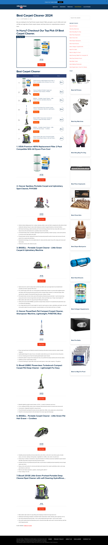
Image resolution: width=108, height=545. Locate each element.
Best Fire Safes (73, 49)
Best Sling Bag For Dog (75, 31)
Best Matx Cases (74, 61)
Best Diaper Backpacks (75, 40)
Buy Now (41, 64)
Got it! (60, 2)
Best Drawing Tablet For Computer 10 (79, 55)
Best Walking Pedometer (76, 64)
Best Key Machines (74, 29)
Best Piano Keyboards (75, 34)
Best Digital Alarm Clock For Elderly (78, 67)
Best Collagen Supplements (76, 46)
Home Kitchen (28, 525)
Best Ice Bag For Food (75, 52)
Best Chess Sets (74, 37)
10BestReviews (21, 6)
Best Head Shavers (74, 43)
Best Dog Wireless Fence (76, 58)
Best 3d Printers (73, 26)
